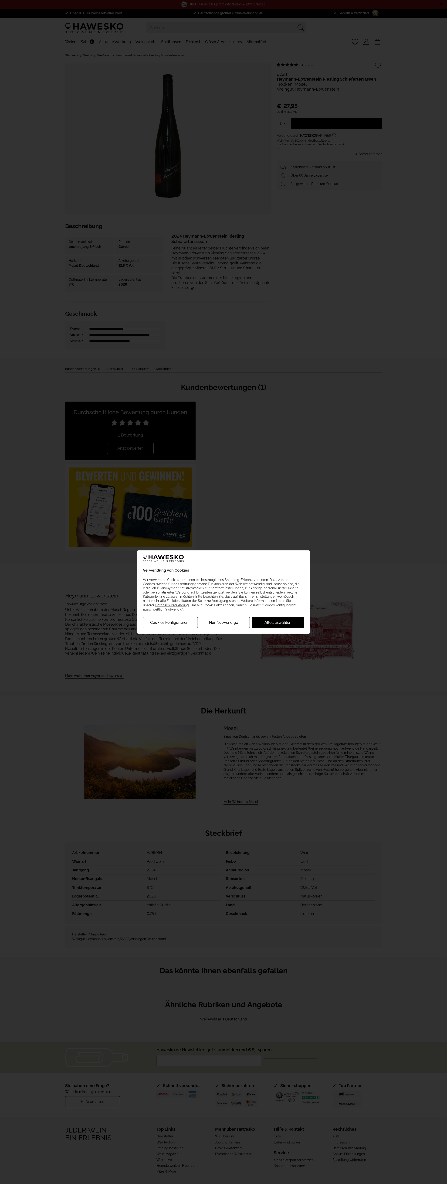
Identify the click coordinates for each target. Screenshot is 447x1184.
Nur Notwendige (223, 622)
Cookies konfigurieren (169, 622)
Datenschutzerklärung (172, 605)
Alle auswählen (277, 622)
